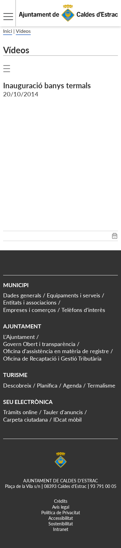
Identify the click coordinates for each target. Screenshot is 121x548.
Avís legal (60, 507)
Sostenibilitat (60, 523)
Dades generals (22, 295)
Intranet (60, 529)
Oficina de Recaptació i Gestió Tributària (52, 358)
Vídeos (23, 31)
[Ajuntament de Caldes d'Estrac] (59, 22)
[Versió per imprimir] (114, 237)
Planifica (47, 385)
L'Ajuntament (19, 336)
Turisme (15, 374)
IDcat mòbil (67, 419)
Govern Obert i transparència (39, 343)
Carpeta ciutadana (25, 419)
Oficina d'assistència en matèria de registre (56, 351)
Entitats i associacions (29, 302)
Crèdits (60, 501)
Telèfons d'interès (83, 309)
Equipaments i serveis (73, 295)
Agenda (72, 385)
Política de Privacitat (60, 512)
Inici (7, 31)
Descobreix (17, 385)
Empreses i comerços (29, 309)
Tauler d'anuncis (63, 412)
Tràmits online (20, 412)
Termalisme (101, 385)
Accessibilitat (60, 518)
